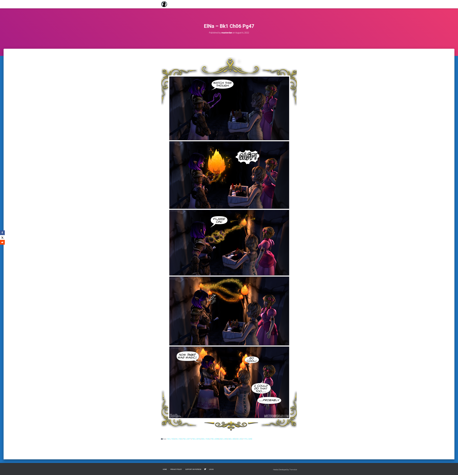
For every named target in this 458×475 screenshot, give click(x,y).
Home (165, 469)
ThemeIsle (293, 470)
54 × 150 (178, 439)
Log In (211, 469)
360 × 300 (231, 439)
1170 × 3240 (247, 439)
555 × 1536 (205, 439)
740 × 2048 (215, 439)
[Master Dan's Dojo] (164, 4)
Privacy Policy (176, 469)
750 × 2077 (187, 439)
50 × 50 (239, 439)
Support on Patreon (193, 469)
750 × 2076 (196, 439)
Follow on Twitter (205, 469)
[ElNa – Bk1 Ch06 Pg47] (229, 245)
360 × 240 (223, 439)
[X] (2, 237)
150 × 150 (170, 439)
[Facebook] (2, 232)
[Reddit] (2, 242)
